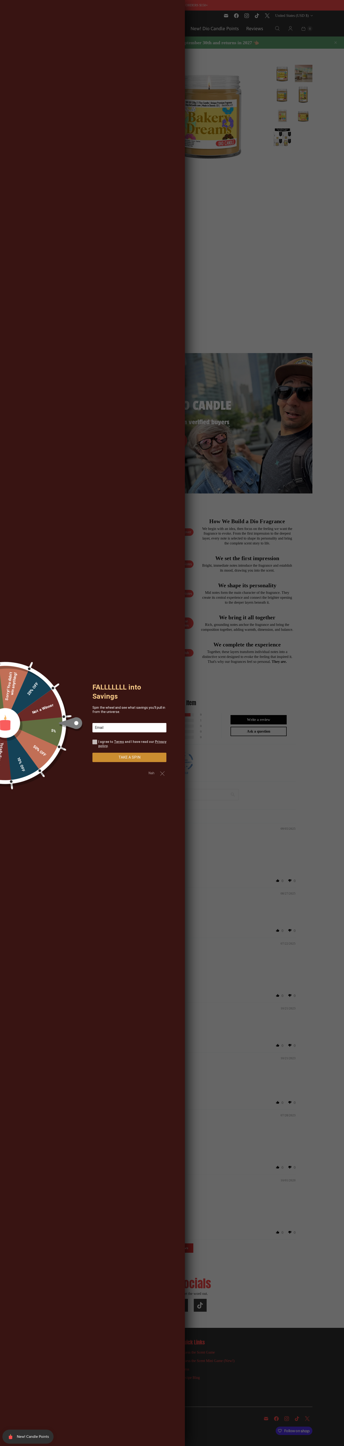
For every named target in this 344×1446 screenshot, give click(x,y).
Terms (119, 742)
